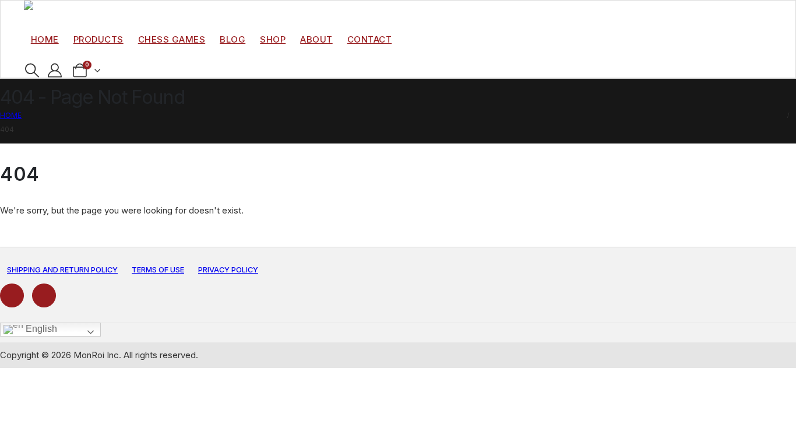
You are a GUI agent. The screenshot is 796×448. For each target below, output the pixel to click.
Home (45, 39)
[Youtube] (12, 295)
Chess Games (172, 39)
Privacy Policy (228, 269)
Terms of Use (158, 269)
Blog (232, 39)
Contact (369, 39)
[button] (32, 71)
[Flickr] (44, 295)
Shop (273, 39)
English (40, 329)
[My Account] (55, 71)
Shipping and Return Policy (62, 269)
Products (98, 39)
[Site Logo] (50, 8)
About (316, 39)
